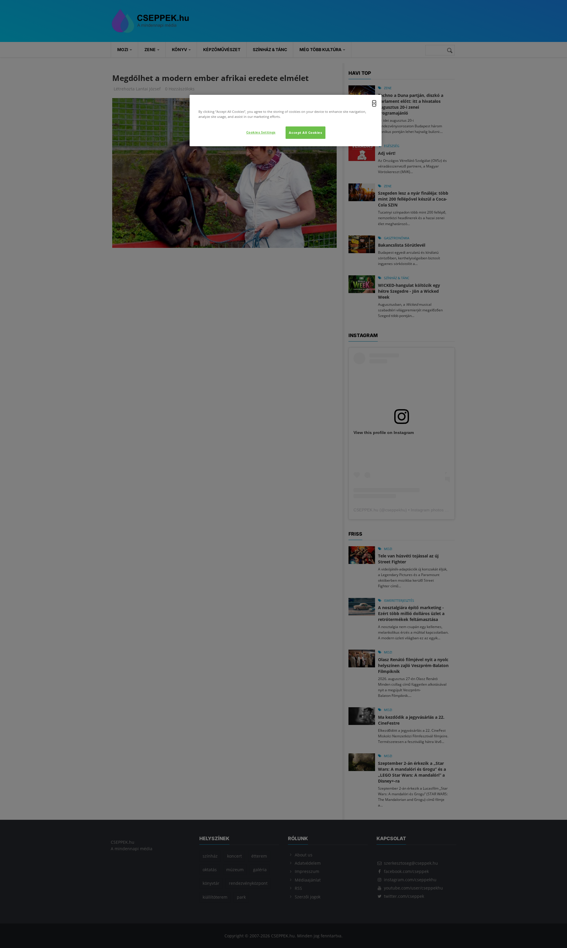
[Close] (374, 103)
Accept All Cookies (305, 132)
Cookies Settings (261, 132)
